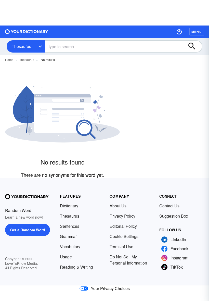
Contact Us (169, 206)
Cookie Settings (124, 236)
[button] (179, 31)
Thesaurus (21, 46)
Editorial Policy (123, 226)
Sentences (69, 226)
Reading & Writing (76, 267)
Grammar (68, 236)
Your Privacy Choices (110, 288)
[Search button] (194, 46)
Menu (196, 31)
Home (9, 59)
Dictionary (69, 206)
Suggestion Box (173, 216)
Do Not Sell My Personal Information (128, 260)
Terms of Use (121, 246)
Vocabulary (70, 246)
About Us (118, 206)
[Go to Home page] (26, 31)
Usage (66, 257)
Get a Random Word (27, 229)
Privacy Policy (122, 216)
